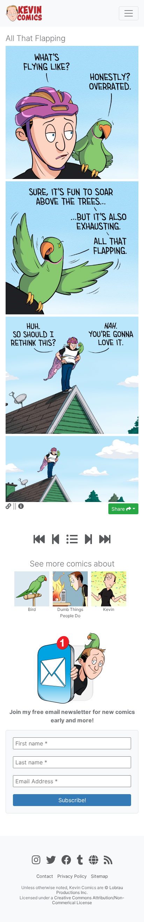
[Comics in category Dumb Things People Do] (70, 588)
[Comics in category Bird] (31, 588)
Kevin (108, 609)
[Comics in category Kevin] (108, 588)
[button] (21, 506)
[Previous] (55, 539)
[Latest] (104, 539)
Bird (32, 609)
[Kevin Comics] (24, 13)
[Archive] (72, 539)
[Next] (88, 539)
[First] (39, 539)
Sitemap (99, 876)
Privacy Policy (72, 876)
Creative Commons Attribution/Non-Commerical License (88, 900)
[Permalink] (8, 506)
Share (118, 509)
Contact (44, 876)
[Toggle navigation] (128, 13)
